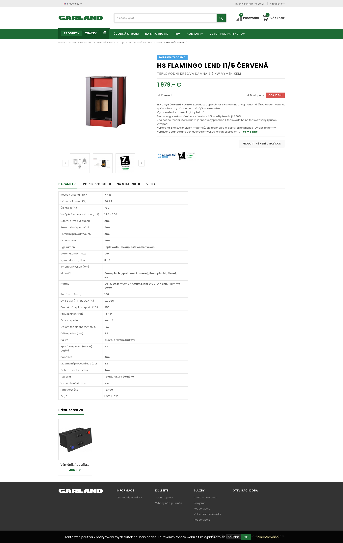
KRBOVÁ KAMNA (106, 42)
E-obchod (86, 42)
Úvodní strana (67, 42)
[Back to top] (339, 536)
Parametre (67, 184)
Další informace (267, 537)
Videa (151, 184)
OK (246, 537)
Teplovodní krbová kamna (135, 42)
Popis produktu (97, 184)
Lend (159, 42)
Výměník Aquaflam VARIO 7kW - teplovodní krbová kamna (76, 465)
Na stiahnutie (129, 184)
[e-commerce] (80, 17)
